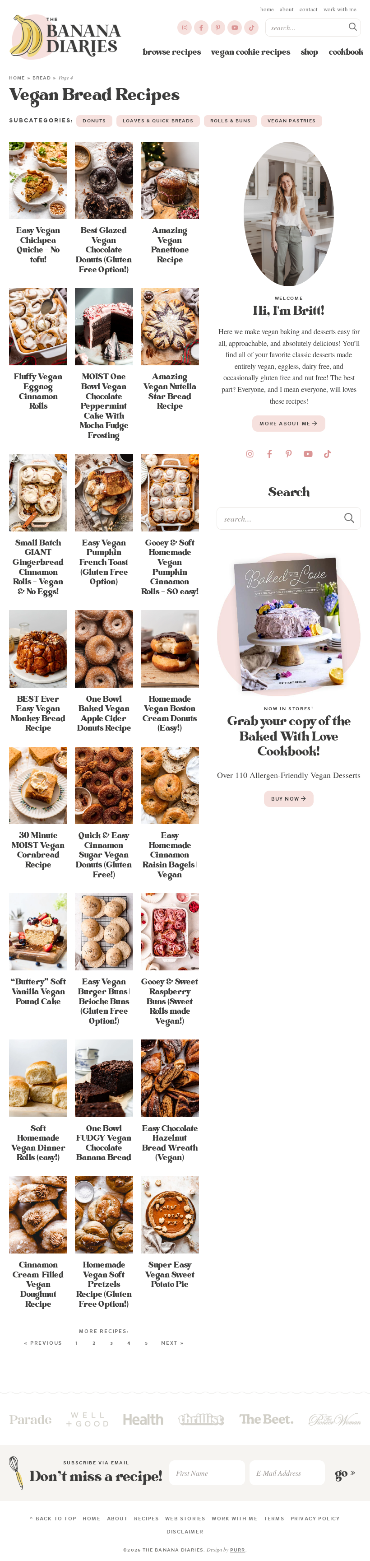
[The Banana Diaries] (65, 37)
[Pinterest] (218, 27)
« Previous (43, 1343)
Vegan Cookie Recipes (251, 52)
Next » (172, 1343)
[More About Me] (289, 214)
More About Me (285, 423)
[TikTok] (251, 27)
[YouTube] (234, 27)
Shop (309, 52)
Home (267, 9)
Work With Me (340, 9)
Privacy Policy (315, 1518)
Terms (274, 1518)
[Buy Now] (289, 624)
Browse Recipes (172, 52)
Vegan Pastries (291, 121)
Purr (237, 1550)
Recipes (146, 1518)
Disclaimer (185, 1532)
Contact (309, 9)
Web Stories (185, 1518)
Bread (41, 78)
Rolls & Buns (230, 121)
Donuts (94, 121)
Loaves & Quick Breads (158, 121)
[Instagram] (184, 27)
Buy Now (286, 799)
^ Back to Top (53, 1518)
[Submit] (353, 27)
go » (345, 1473)
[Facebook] (201, 27)
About (287, 9)
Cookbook (346, 52)
